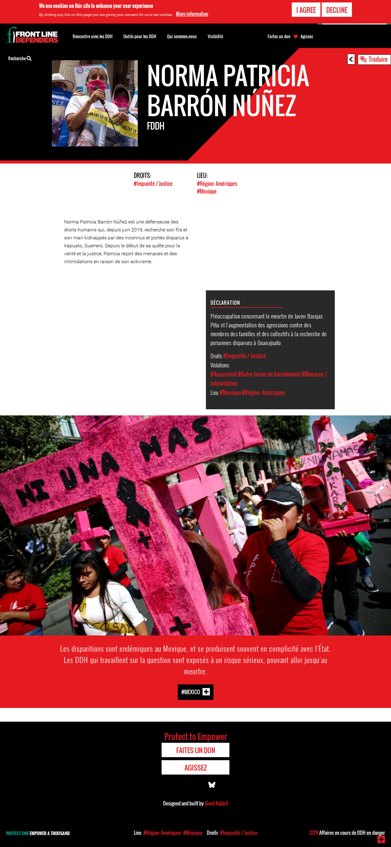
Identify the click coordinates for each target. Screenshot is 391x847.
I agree (306, 10)
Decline (336, 10)
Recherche (17, 58)
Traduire (378, 59)
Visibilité (215, 36)
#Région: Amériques (217, 183)
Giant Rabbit (216, 803)
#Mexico (190, 691)
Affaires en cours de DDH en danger (347, 832)
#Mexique (207, 191)
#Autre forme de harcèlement (269, 374)
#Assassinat (223, 374)
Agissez (307, 36)
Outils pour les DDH (139, 36)
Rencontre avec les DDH (92, 36)
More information (192, 13)
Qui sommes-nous (182, 36)
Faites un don (279, 36)
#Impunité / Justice (153, 183)
